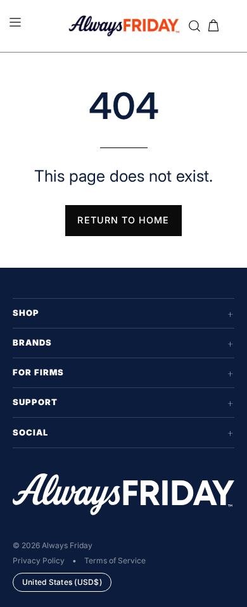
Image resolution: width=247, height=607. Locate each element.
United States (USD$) (62, 582)
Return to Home (123, 220)
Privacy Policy (39, 560)
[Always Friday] (124, 25)
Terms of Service (115, 560)
